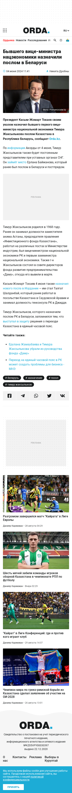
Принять (13, 787)
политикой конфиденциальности (23, 778)
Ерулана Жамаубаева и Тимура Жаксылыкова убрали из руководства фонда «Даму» (35, 349)
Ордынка (8, 40)
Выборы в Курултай (52, 758)
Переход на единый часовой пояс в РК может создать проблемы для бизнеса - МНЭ (36, 364)
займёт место (16, 162)
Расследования (37, 40)
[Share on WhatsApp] (36, 395)
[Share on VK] (62, 395)
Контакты (19, 757)
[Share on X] (49, 395)
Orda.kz (54, 139)
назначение (35, 377)
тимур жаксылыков (20, 384)
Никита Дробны (59, 71)
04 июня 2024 (14, 71)
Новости (21, 40)
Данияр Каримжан (13, 526)
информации (16, 148)
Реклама (35, 757)
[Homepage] (36, 30)
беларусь (13, 377)
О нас (5, 758)
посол (54, 377)
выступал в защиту (16, 321)
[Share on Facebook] (9, 395)
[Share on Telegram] (22, 395)
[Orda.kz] (36, 731)
